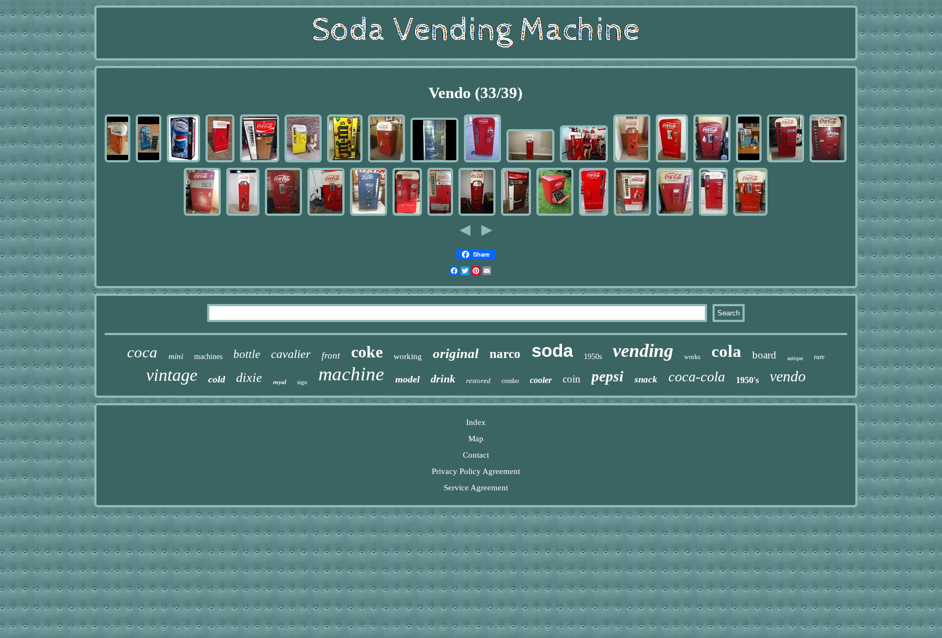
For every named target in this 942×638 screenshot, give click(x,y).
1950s (593, 357)
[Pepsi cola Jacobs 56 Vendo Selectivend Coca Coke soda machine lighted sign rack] (148, 161)
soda (552, 351)
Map (476, 438)
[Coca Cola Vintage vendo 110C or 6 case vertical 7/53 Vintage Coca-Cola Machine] (593, 214)
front (331, 355)
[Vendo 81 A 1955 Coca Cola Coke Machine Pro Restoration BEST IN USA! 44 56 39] (583, 161)
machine (351, 374)
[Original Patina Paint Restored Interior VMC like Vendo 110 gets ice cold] (368, 214)
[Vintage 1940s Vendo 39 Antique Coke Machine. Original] (283, 214)
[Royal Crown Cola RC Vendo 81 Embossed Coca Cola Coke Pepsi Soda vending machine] (303, 161)
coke (367, 352)
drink (443, 379)
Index (476, 422)
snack (646, 379)
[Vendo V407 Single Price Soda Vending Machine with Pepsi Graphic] (183, 161)
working (408, 356)
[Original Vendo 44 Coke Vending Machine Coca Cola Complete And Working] (477, 214)
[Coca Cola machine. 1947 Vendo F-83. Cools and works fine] (202, 214)
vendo (788, 376)
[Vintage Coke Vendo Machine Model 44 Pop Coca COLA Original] (632, 161)
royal (279, 382)
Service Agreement (476, 487)
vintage (171, 375)
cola (726, 351)
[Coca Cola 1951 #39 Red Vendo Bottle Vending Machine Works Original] (672, 161)
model (407, 379)
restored (478, 380)
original (456, 353)
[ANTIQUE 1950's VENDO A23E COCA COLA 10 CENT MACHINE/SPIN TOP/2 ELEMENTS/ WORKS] (555, 214)
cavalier (291, 354)
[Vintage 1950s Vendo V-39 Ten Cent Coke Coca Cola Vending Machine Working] (750, 214)
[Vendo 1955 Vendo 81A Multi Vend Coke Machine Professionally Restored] (482, 161)
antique (795, 358)
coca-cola (696, 377)
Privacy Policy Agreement (476, 471)
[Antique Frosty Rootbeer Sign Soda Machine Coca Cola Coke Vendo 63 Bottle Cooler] (748, 161)
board (764, 355)
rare (819, 357)
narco (505, 354)
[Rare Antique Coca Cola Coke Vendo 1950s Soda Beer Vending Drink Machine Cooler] (220, 161)
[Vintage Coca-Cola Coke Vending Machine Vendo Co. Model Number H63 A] (632, 214)
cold (216, 379)
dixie (249, 377)
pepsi (607, 376)
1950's (747, 380)
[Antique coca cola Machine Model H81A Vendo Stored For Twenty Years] (407, 214)
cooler (541, 380)
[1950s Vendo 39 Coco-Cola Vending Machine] (326, 214)
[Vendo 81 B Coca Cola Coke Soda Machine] (713, 214)
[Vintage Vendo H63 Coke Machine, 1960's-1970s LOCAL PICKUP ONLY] (259, 161)
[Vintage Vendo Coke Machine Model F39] (386, 161)
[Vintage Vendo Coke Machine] (440, 214)
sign (302, 382)
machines (208, 357)
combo (510, 381)
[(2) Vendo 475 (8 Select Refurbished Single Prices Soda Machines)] (434, 161)
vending (643, 351)
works (692, 357)
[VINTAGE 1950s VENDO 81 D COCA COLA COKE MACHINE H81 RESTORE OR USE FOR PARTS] (828, 161)
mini (175, 356)
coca (142, 352)
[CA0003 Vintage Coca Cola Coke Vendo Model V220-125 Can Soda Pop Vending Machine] (516, 214)
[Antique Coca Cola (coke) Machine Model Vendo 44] (243, 214)
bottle (246, 354)
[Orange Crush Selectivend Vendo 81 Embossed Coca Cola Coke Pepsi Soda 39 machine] (117, 161)
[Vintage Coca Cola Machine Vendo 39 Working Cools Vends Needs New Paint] (712, 161)
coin (572, 379)
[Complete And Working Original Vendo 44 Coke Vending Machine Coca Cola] (530, 161)
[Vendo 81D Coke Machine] (785, 161)
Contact (476, 455)
